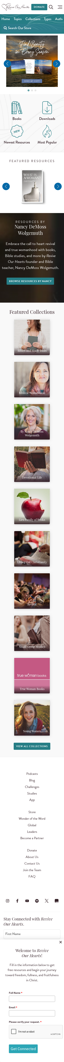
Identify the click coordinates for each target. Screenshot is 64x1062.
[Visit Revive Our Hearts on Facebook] (17, 901)
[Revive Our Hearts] (16, 7)
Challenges (32, 786)
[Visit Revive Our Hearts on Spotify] (37, 901)
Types (47, 18)
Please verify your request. (25, 1022)
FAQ (32, 876)
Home (5, 18)
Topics (18, 18)
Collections (32, 18)
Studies (32, 793)
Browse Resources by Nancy (30, 281)
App (32, 799)
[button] (59, 7)
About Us (32, 856)
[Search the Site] (51, 7)
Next (56, 63)
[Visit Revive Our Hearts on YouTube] (27, 901)
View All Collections (32, 746)
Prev (7, 63)
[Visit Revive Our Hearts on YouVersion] (56, 901)
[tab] (29, 90)
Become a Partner (32, 838)
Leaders (32, 831)
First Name (13, 934)
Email (13, 1007)
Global (32, 825)
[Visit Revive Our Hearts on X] (47, 901)
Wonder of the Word (32, 818)
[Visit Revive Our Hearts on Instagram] (7, 901)
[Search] (5, 28)
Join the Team (32, 870)
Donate (39, 7)
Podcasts (32, 773)
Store (32, 812)
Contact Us (32, 863)
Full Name (15, 992)
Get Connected (23, 1048)
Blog (32, 780)
